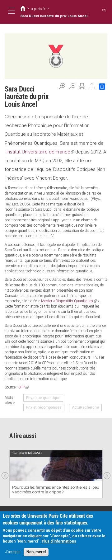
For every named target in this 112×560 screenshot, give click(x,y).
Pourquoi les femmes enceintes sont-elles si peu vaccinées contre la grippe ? (55, 489)
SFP (23, 387)
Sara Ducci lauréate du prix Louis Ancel (53, 16)
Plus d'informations (59, 541)
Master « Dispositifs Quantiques (69, 301)
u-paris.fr (38, 9)
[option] (56, 474)
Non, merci (36, 552)
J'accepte (12, 552)
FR (104, 10)
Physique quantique (43, 398)
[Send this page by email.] (92, 86)
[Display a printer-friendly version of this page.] (82, 86)
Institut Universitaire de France (40, 152)
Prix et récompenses (44, 407)
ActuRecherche (85, 407)
